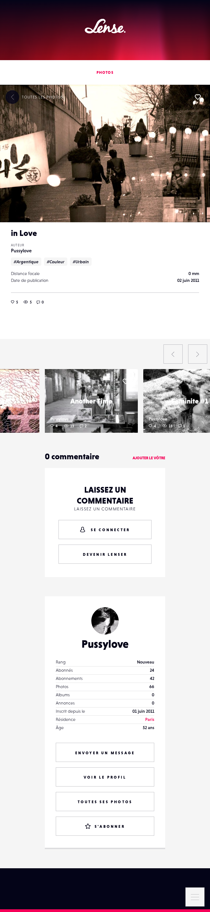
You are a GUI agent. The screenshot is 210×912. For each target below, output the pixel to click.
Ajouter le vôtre (149, 458)
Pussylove (21, 250)
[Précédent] (173, 354)
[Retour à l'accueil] (105, 26)
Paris (149, 719)
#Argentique (26, 261)
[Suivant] (197, 354)
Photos (105, 72)
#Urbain (81, 261)
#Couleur (56, 261)
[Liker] (197, 97)
